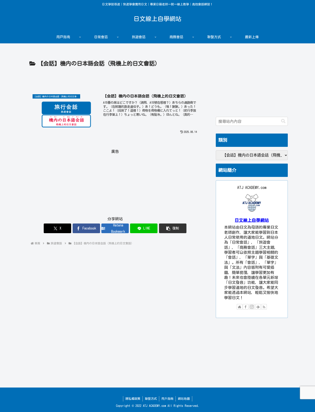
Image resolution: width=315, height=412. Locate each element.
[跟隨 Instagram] (252, 307)
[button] (172, 228)
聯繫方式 (151, 398)
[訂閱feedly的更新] (258, 307)
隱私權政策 (132, 398)
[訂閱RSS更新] (264, 307)
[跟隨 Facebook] (245, 307)
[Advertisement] (115, 80)
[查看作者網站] (239, 307)
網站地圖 (184, 398)
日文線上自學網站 (252, 220)
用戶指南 (167, 398)
